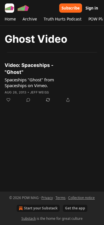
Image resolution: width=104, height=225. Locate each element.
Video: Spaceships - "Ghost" (29, 68)
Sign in (92, 8)
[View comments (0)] (28, 99)
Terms (60, 197)
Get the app (75, 208)
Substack (28, 218)
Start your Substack (40, 208)
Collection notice (81, 197)
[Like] (8, 99)
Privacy (47, 197)
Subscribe (71, 8)
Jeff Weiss (39, 92)
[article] (52, 82)
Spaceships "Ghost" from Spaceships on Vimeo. (29, 82)
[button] (10, 19)
